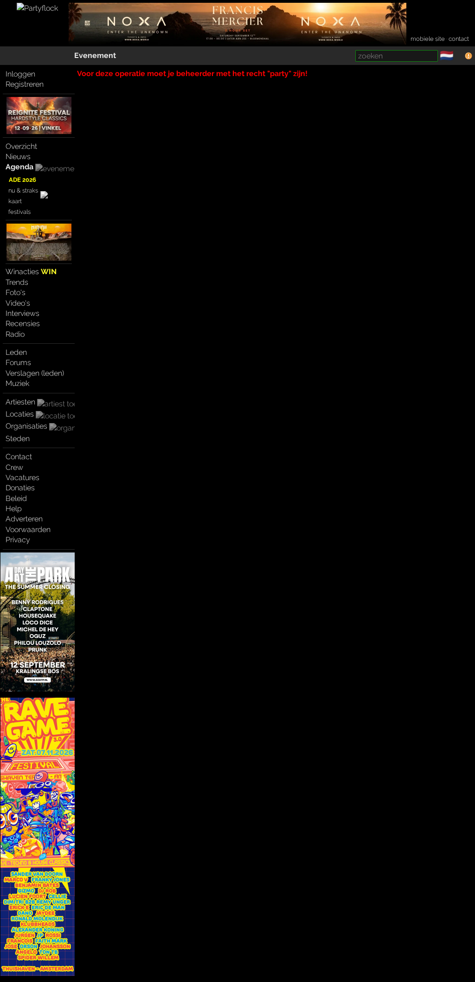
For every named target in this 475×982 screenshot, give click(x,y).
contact (459, 38)
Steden (18, 438)
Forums (18, 362)
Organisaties (26, 426)
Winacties (31, 271)
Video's (18, 303)
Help (14, 508)
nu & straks (23, 190)
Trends (17, 282)
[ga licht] (459, 56)
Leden (16, 352)
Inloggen (20, 74)
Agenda (19, 166)
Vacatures (22, 477)
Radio (15, 334)
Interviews (22, 313)
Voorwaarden (28, 529)
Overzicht (21, 146)
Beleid (16, 498)
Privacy (18, 539)
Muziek (17, 383)
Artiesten (20, 402)
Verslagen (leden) (35, 373)
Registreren (25, 84)
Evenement (95, 55)
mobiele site (428, 38)
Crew (14, 467)
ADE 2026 (22, 179)
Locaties (20, 414)
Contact (19, 456)
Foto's (16, 292)
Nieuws (18, 156)
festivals (19, 211)
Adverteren (24, 518)
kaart (15, 201)
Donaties (20, 487)
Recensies (23, 323)
